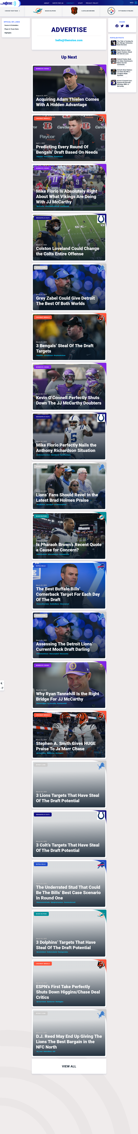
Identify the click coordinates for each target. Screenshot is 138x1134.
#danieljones (55, 455)
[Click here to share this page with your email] (127, 25)
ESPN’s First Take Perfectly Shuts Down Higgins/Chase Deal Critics (68, 992)
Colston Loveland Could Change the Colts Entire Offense (67, 251)
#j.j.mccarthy (51, 703)
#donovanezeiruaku (43, 902)
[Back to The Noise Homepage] (8, 3)
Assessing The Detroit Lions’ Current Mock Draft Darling (64, 646)
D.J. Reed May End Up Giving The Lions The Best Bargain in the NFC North (69, 1042)
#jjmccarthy (40, 206)
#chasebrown (48, 156)
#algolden (39, 156)
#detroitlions (47, 1051)
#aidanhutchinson (42, 654)
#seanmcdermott (69, 902)
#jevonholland (41, 952)
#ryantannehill (62, 703)
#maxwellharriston (42, 604)
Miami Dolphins (41, 516)
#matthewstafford (60, 504)
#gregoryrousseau (57, 902)
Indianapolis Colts (42, 218)
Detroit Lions (41, 267)
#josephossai (58, 156)
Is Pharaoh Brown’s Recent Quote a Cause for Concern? (68, 547)
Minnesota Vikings (42, 68)
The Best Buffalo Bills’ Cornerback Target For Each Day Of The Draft (68, 594)
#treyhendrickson (59, 355)
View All (69, 1066)
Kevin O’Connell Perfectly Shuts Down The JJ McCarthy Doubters (68, 400)
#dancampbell (54, 654)
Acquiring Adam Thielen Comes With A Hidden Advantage (67, 102)
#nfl (54, 1051)
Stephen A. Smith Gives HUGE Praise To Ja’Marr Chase (65, 746)
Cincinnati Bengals (43, 118)
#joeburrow (51, 753)
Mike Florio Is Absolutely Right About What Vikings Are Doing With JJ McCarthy (66, 196)
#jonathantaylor (65, 455)
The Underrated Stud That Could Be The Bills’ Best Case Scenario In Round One (68, 893)
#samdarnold (64, 206)
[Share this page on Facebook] (117, 25)
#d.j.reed (39, 1051)
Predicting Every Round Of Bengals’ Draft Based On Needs (67, 149)
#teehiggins (59, 753)
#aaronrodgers (41, 703)
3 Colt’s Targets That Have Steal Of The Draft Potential (67, 847)
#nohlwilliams (54, 604)
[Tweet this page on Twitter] (122, 25)
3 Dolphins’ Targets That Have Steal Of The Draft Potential (66, 945)
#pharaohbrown (53, 554)
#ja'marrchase (41, 753)
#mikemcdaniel (41, 554)
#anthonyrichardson (43, 455)
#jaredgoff (49, 504)
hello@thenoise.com (69, 40)
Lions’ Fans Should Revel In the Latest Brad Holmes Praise (67, 497)
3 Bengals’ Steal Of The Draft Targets (64, 348)
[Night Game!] (2, 682)
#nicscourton (64, 654)
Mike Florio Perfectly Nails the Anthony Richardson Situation (66, 447)
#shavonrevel (64, 604)
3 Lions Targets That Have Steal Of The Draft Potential (67, 798)
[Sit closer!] (2, 688)
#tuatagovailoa (64, 554)
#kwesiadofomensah (52, 206)
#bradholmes (40, 504)
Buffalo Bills (41, 566)
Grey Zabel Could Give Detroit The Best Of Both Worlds (65, 301)
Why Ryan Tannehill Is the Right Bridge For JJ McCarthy (67, 696)
